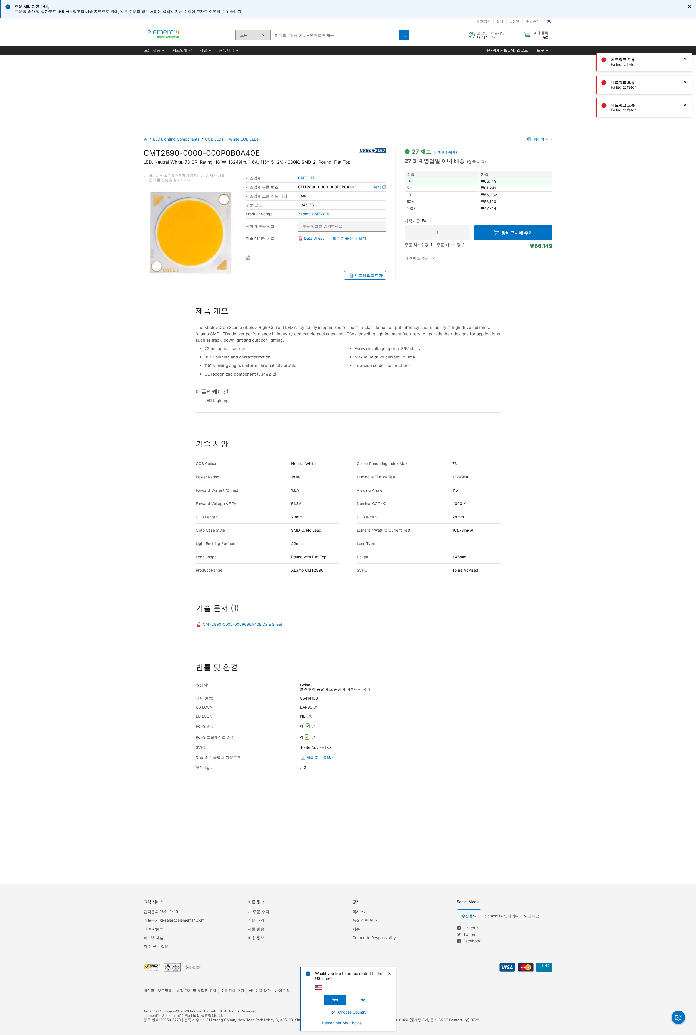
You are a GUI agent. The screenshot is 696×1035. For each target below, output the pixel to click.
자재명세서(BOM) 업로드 (506, 50)
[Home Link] (164, 35)
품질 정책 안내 (364, 920)
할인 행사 (483, 21)
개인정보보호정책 (158, 990)
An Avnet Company (160, 1011)
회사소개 (360, 911)
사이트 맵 (282, 990)
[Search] (404, 35)
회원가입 (497, 33)
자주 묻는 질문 (156, 946)
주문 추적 (533, 21)
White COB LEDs (244, 139)
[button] (154, 50)
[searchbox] (334, 35)
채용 (356, 929)
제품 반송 (256, 929)
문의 (500, 21)
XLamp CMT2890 (314, 214)
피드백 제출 (154, 937)
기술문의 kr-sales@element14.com (174, 920)
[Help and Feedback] (678, 1017)
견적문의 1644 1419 (161, 911)
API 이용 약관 (260, 990)
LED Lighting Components (176, 139)
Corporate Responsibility (374, 937)
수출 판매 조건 (232, 990)
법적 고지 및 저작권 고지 (196, 990)
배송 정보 (256, 937)
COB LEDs (214, 139)
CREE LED (307, 178)
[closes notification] (689, 6)
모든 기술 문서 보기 (349, 238)
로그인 (482, 33)
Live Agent (153, 929)
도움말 (514, 21)
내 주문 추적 (258, 911)
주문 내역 (256, 920)
